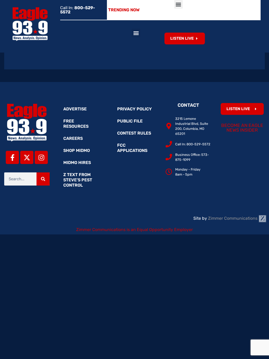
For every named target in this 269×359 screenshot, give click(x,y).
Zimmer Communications (233, 218)
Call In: (77, 9)
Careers (73, 138)
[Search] (43, 179)
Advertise (75, 108)
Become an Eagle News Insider (242, 128)
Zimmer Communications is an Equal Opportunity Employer (134, 229)
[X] (26, 157)
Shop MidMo (76, 150)
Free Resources (76, 124)
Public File (130, 121)
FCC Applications (132, 148)
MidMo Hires (77, 162)
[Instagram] (41, 157)
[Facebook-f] (12, 157)
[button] (178, 4)
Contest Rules (134, 133)
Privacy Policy (134, 108)
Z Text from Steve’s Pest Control (77, 180)
